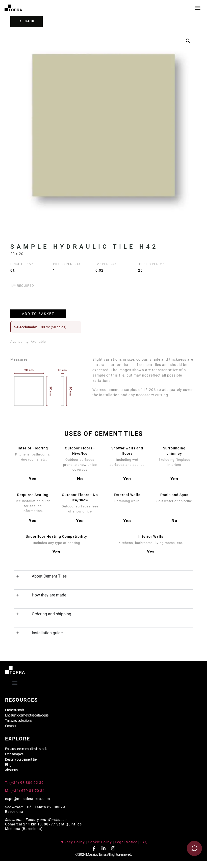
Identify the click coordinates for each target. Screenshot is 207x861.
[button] (188, 40)
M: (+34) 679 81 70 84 (25, 791)
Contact (10, 726)
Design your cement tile (21, 759)
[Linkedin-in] (103, 848)
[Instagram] (113, 848)
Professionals (14, 710)
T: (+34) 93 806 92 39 (25, 783)
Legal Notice (126, 842)
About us (11, 770)
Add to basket (38, 314)
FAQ (144, 842)
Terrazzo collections (18, 721)
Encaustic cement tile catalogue (26, 715)
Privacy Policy (72, 842)
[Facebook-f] (94, 848)
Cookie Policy (100, 842)
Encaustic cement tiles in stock (25, 749)
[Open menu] (197, 8)
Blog (8, 765)
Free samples (14, 754)
